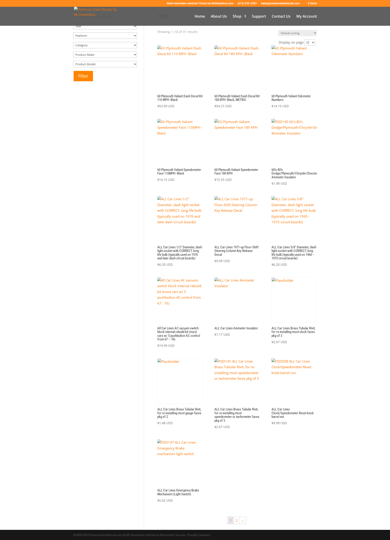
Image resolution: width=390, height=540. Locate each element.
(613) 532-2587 (247, 3)
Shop (237, 17)
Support (259, 17)
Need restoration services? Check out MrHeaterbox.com (200, 3)
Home (200, 17)
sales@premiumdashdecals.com (280, 3)
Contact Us (281, 17)
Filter (83, 76)
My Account (306, 17)
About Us (219, 17)
